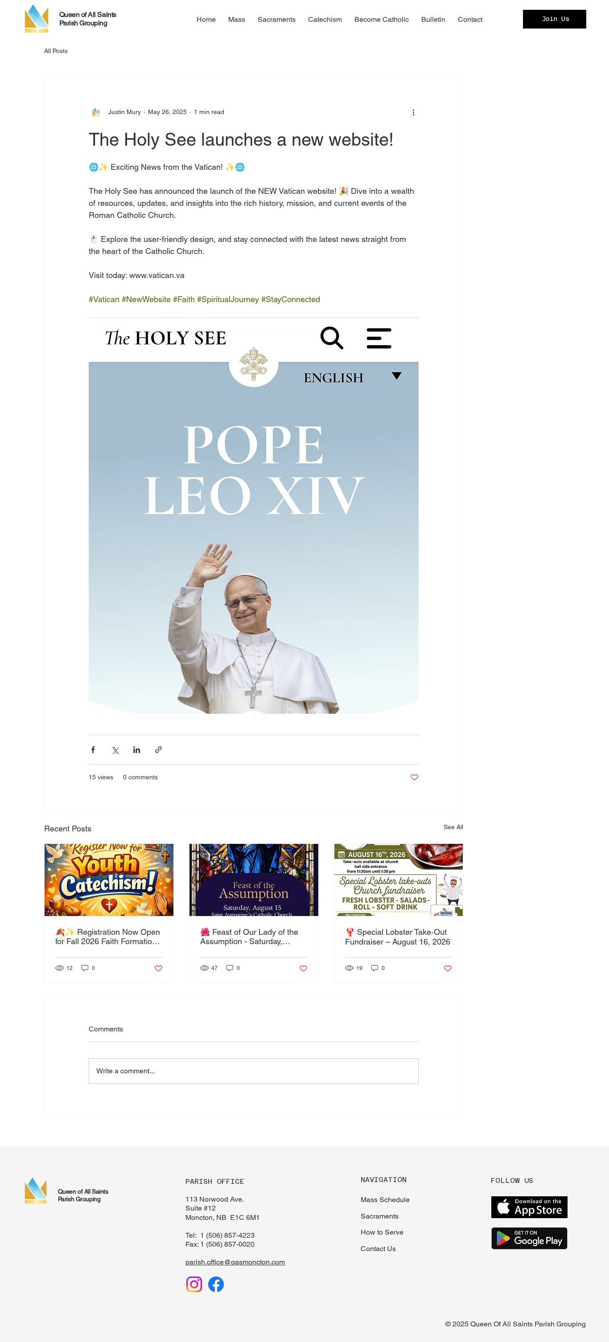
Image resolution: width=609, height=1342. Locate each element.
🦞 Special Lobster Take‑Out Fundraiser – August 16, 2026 (397, 936)
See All (453, 827)
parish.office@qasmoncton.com (235, 1262)
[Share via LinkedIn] (136, 749)
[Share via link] (158, 749)
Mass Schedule (385, 1199)
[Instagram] (194, 1284)
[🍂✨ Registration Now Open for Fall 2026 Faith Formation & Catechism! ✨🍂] (109, 880)
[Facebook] (216, 1284)
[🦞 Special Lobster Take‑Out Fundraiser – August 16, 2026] (398, 880)
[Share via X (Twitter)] (115, 749)
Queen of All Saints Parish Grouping (87, 18)
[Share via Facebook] (93, 749)
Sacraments (380, 1216)
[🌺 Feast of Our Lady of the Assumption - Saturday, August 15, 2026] (253, 880)
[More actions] (413, 111)
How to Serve (382, 1232)
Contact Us (378, 1248)
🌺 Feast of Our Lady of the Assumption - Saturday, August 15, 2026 (249, 936)
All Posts (56, 50)
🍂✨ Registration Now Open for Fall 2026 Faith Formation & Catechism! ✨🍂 (107, 936)
